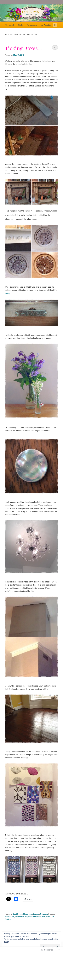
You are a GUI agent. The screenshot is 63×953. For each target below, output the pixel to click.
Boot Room (17, 914)
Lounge (36, 914)
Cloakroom (27, 914)
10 (55, 47)
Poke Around (32, 25)
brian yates (9, 916)
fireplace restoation (33, 916)
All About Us (46, 25)
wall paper (46, 916)
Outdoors (44, 914)
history (7, 293)
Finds (20, 25)
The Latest (9, 25)
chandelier (19, 916)
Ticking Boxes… (23, 48)
